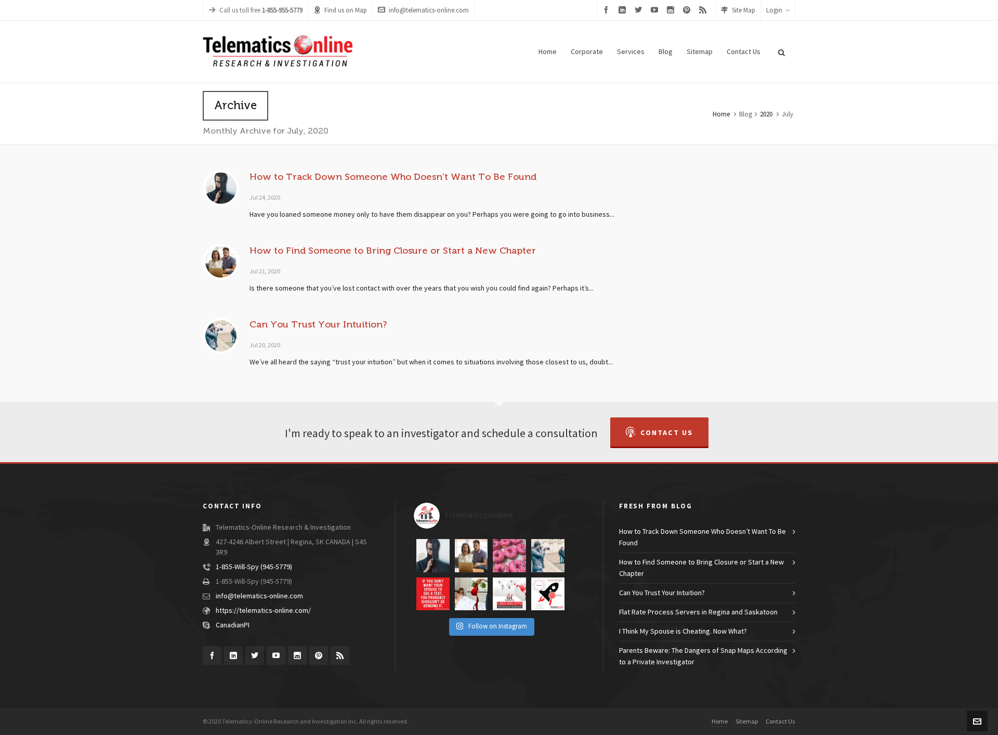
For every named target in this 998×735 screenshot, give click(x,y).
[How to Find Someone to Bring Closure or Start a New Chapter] (221, 262)
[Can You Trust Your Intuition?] (221, 336)
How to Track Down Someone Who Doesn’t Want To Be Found (393, 177)
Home (721, 114)
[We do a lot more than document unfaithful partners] (509, 594)
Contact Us (666, 432)
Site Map (743, 10)
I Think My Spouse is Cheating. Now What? (683, 631)
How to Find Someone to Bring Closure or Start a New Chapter (393, 250)
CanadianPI (233, 625)
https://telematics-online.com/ (263, 611)
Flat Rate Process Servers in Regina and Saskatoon (698, 612)
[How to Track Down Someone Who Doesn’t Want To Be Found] (221, 188)
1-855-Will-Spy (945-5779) (254, 567)
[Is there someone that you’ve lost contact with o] (471, 555)
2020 (766, 114)
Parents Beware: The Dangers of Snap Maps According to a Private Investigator (703, 656)
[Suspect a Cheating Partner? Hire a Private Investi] (471, 594)
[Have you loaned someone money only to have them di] (433, 555)
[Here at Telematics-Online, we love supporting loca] (509, 555)
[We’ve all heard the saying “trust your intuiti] (547, 555)
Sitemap (747, 721)
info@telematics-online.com (429, 10)
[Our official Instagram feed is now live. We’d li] (547, 594)
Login (774, 10)
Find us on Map (345, 10)
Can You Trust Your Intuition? (318, 324)
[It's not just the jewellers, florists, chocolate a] (433, 594)
